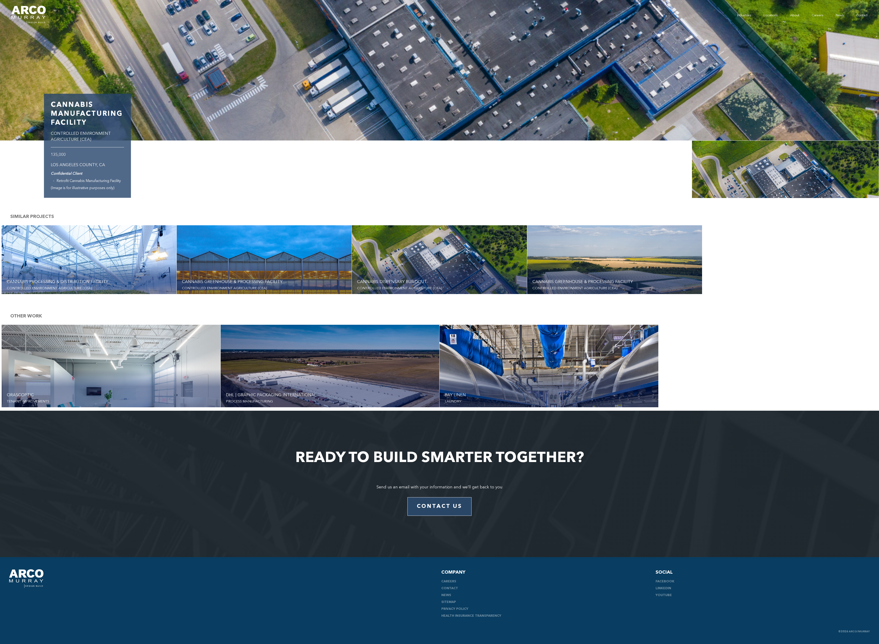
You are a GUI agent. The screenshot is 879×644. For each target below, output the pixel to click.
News (840, 15)
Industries (744, 15)
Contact (862, 15)
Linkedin (663, 588)
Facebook (665, 581)
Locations (771, 15)
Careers (817, 15)
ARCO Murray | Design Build (28, 15)
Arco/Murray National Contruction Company (26, 578)
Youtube (664, 595)
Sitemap (448, 602)
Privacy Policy (454, 609)
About (794, 15)
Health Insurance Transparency (471, 615)
